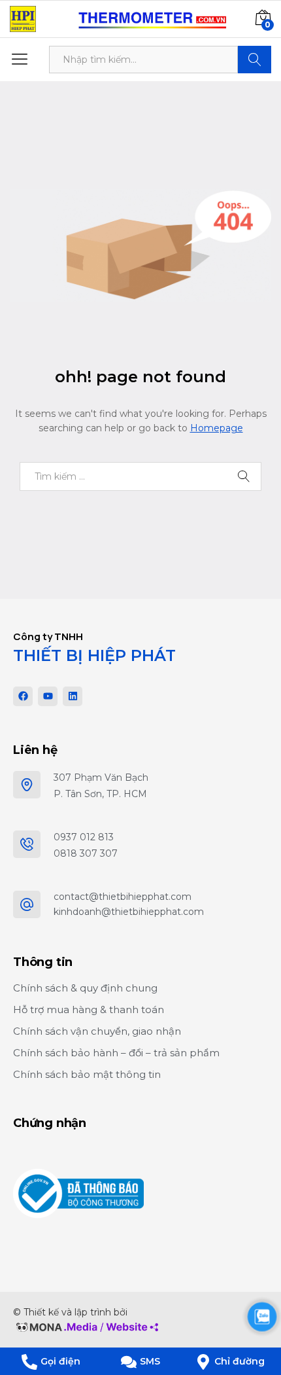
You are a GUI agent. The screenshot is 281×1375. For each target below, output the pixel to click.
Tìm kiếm (254, 59)
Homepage (216, 428)
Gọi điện (60, 1361)
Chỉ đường (239, 1361)
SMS (150, 1361)
